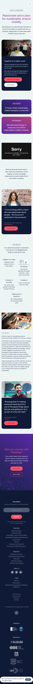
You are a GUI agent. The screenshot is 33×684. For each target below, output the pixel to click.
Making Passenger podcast (16, 556)
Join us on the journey (13, 79)
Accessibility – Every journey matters (16, 535)
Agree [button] (28, 679)
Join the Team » (11, 228)
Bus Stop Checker (16, 560)
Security (16, 580)
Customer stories (16, 533)
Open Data (16, 558)
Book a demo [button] (16, 474)
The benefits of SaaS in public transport (16, 537)
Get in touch (16, 468)
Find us (16, 541)
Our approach (11, 84)
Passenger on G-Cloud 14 (16, 544)
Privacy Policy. (19, 523)
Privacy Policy (16, 582)
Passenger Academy (16, 554)
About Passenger (17, 530)
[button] (29, 3)
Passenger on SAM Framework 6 (16, 546)
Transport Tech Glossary (16, 563)
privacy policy (8, 680)
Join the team (16, 539)
